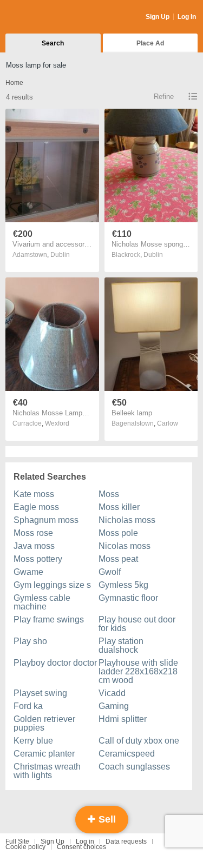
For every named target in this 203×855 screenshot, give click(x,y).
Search (53, 43)
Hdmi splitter (123, 719)
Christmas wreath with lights (47, 771)
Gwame (28, 571)
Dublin (60, 255)
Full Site (17, 841)
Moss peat (118, 559)
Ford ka (28, 706)
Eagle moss (36, 507)
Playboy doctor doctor (55, 662)
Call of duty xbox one (139, 740)
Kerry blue (33, 740)
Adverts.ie (47, 17)
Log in (85, 841)
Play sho (30, 641)
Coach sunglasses (134, 766)
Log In (187, 17)
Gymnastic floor (128, 597)
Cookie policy (25, 847)
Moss (109, 494)
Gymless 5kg (123, 584)
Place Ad (150, 43)
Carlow (167, 423)
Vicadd (112, 693)
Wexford (57, 423)
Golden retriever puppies (44, 723)
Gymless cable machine (42, 602)
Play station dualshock (121, 645)
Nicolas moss (124, 546)
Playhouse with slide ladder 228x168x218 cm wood (138, 671)
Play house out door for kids (137, 624)
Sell (106, 819)
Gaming (114, 706)
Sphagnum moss (46, 520)
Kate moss (34, 494)
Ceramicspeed (127, 753)
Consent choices (81, 847)
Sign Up (157, 17)
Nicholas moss (127, 520)
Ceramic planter (44, 753)
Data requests (126, 841)
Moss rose (33, 533)
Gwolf (110, 571)
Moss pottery (38, 559)
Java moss (34, 546)
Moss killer (119, 507)
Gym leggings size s (52, 584)
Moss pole (118, 533)
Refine (164, 96)
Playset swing (40, 693)
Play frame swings (49, 619)
